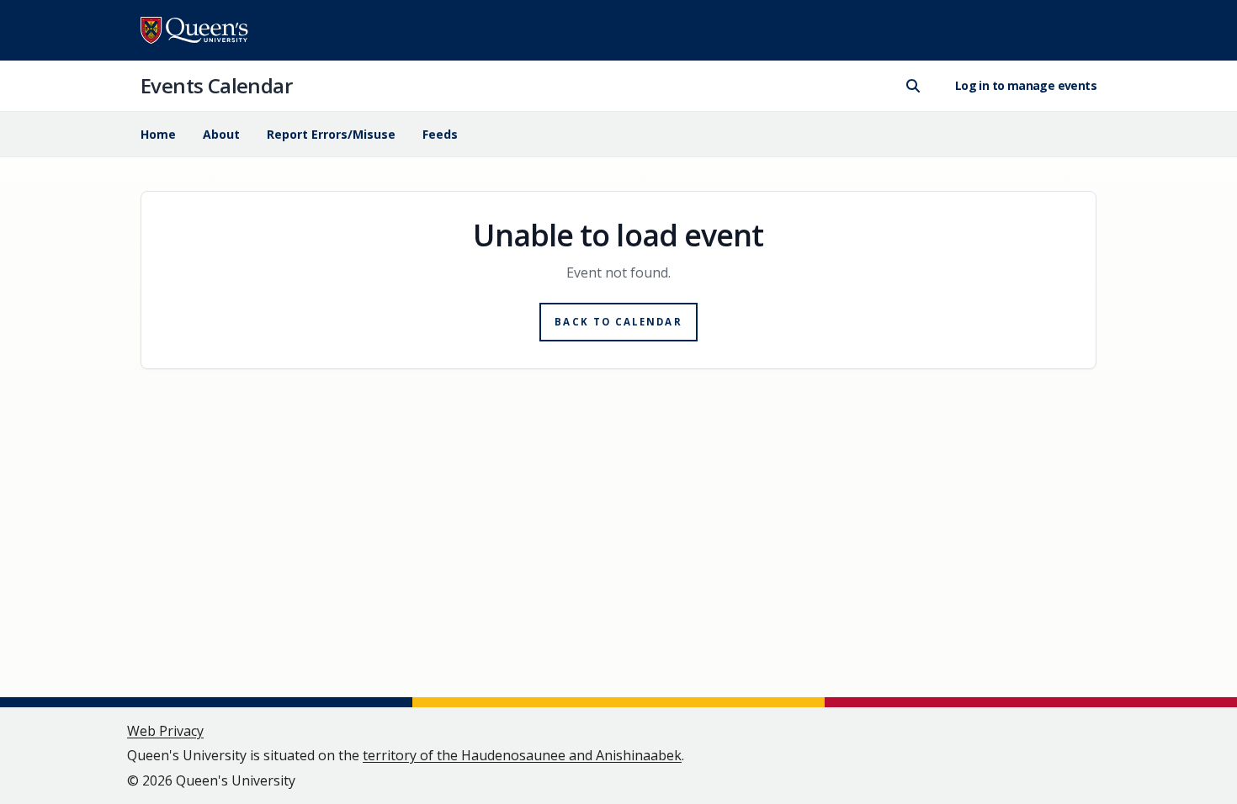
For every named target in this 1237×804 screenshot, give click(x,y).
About (221, 134)
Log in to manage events (1025, 85)
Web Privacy (165, 731)
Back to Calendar (618, 321)
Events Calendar (216, 85)
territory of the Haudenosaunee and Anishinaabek (522, 755)
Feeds (440, 134)
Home (158, 134)
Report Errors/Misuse (331, 134)
